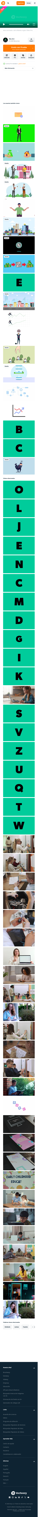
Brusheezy (6, 1371)
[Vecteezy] (3, 3)
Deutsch (5, 1478)
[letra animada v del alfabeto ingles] (18, 731)
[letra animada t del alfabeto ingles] (18, 806)
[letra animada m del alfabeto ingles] (18, 601)
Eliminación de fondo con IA (12, 1398)
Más (4, 1485)
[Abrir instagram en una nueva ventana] (12, 1499)
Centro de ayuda (8, 1445)
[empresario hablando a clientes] (18, 188)
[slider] (16, 24)
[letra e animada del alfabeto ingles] (18, 282)
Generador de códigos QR (11, 1402)
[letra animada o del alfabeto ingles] (18, 489)
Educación (6, 1385)
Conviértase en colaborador (12, 1456)
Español (5, 1471)
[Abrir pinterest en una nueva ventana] (18, 1499)
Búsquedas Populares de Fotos (13, 1430)
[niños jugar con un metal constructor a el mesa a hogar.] (18, 1198)
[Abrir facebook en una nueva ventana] (9, 1499)
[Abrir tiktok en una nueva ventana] (21, 1499)
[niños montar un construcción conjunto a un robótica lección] (18, 899)
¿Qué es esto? (22, 63)
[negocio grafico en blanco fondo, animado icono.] (18, 410)
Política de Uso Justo (18, 1512)
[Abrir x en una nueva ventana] (24, 1499)
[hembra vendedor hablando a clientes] (18, 170)
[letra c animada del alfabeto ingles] (18, 447)
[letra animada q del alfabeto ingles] (18, 787)
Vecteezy (6, 1375)
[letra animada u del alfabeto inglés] (18, 769)
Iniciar (29, 3)
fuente (25, 1326)
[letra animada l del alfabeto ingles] (18, 507)
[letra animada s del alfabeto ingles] (18, 713)
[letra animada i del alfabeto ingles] (18, 657)
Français (6, 1481)
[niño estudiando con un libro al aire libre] (18, 1086)
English (5, 1467)
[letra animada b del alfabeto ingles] (18, 429)
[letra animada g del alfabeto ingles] (18, 638)
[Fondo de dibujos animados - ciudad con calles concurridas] (18, 226)
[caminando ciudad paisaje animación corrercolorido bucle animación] (18, 300)
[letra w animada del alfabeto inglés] (18, 825)
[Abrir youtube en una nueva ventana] (27, 1499)
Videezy (5, 1378)
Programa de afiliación (10, 1421)
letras (17, 1326)
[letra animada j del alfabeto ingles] (18, 526)
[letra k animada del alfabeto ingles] (18, 675)
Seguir (31, 41)
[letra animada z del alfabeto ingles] (18, 750)
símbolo (7, 1326)
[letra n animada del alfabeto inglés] (18, 563)
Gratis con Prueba (19, 48)
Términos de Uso (11, 1511)
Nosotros (6, 1452)
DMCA (5, 1417)
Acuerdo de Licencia (9, 1414)
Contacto (6, 1448)
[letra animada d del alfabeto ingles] (18, 619)
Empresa (6, 1382)
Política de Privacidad (24, 1511)
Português (6, 1474)
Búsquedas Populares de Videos (13, 1433)
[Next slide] (30, 1326)
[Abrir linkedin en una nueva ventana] (15, 1499)
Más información (10, 67)
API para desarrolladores (11, 1389)
